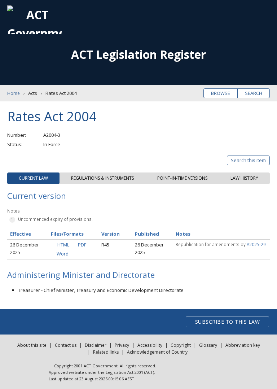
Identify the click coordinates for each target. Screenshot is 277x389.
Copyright (181, 345)
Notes (183, 234)
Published (147, 234)
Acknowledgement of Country (157, 352)
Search (253, 93)
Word (63, 253)
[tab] (33, 178)
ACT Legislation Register (138, 54)
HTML (63, 244)
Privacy (122, 345)
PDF (82, 244)
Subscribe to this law (227, 321)
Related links (106, 352)
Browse (220, 93)
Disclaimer (95, 345)
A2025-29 (256, 244)
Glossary (208, 345)
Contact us (65, 345)
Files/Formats (67, 234)
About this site (32, 345)
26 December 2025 (24, 248)
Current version (36, 195)
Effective (20, 234)
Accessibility (149, 345)
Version (110, 234)
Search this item (248, 160)
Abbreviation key (242, 345)
